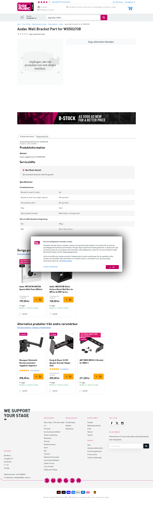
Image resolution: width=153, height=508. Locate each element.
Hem (89, 445)
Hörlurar (47, 441)
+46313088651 (21, 474)
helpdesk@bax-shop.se (22, 477)
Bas (45, 451)
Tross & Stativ (48, 466)
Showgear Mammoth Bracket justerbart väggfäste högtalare (28, 363)
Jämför (24, 314)
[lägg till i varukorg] (38, 299)
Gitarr (46, 448)
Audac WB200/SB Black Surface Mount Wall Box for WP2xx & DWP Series (61, 289)
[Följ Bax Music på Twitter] (117, 423)
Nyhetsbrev (70, 429)
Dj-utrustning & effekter (52, 432)
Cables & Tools (49, 463)
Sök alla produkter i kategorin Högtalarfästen (34, 327)
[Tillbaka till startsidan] (22, 17)
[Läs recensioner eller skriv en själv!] (22, 34)
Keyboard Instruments (51, 457)
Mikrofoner (47, 438)
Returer (90, 432)
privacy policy (67, 261)
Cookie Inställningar (50, 267)
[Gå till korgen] (130, 7)
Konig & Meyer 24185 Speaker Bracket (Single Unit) (59, 363)
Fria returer (43, 7)
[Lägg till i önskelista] (42, 334)
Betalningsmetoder (94, 425)
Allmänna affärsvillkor (95, 448)
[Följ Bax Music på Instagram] (122, 423)
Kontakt (90, 422)
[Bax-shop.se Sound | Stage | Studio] (25, 7)
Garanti (90, 435)
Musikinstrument (50, 444)
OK (113, 267)
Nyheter (68, 425)
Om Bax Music (70, 422)
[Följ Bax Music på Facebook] (111, 423)
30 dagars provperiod (47, 10)
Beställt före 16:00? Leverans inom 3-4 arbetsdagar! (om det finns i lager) (92, 7)
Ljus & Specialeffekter (51, 460)
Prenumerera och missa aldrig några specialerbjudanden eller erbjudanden (129, 438)
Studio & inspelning (50, 435)
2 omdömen (64, 369)
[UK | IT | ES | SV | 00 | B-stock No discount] (76, 118)
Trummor (47, 454)
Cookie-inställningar (94, 457)
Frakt (89, 429)
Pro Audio (47, 429)
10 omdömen (34, 370)
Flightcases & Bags (50, 470)
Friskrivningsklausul (94, 451)
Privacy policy (92, 454)
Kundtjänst (92, 418)
